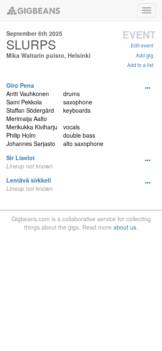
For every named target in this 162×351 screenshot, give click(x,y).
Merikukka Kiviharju (31, 127)
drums (71, 93)
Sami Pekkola (24, 102)
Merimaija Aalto (26, 118)
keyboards (77, 110)
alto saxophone (83, 143)
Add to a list (140, 64)
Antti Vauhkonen (27, 93)
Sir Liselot (20, 157)
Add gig (144, 55)
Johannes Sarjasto (30, 143)
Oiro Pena (20, 85)
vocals (71, 127)
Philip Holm (21, 135)
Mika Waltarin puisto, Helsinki (48, 55)
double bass (79, 135)
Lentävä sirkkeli (28, 180)
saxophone (77, 102)
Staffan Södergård (30, 110)
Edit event (142, 45)
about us (124, 227)
